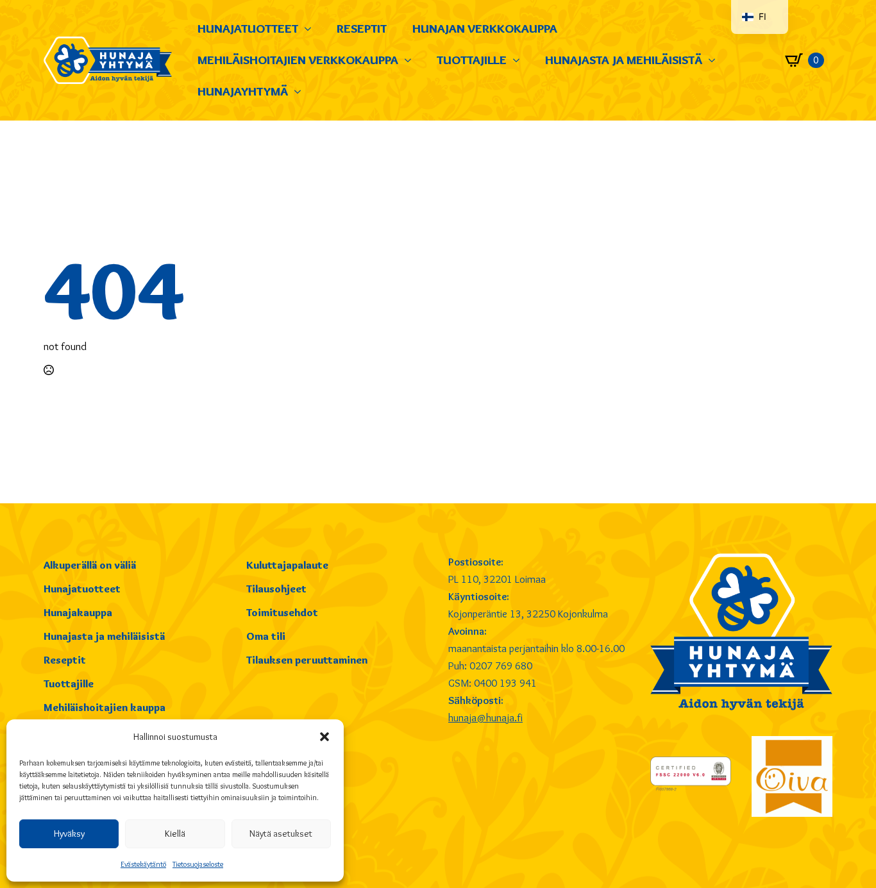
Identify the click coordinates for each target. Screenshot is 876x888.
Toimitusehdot (282, 612)
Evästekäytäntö (143, 864)
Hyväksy (69, 833)
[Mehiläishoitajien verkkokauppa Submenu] (411, 60)
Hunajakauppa (78, 612)
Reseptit (362, 28)
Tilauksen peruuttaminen (306, 659)
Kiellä (175, 833)
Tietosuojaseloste (198, 864)
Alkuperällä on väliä (90, 564)
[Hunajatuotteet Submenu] (311, 28)
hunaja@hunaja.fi (485, 717)
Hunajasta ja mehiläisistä (623, 59)
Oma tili (265, 636)
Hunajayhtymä (243, 91)
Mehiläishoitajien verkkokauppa (298, 59)
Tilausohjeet (276, 588)
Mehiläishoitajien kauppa (104, 707)
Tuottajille (472, 59)
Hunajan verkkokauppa (484, 28)
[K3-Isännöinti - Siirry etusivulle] (108, 60)
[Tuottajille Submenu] (519, 60)
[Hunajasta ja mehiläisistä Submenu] (715, 60)
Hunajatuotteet (248, 28)
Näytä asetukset (280, 833)
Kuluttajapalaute (287, 564)
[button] (324, 736)
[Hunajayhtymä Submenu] (301, 91)
